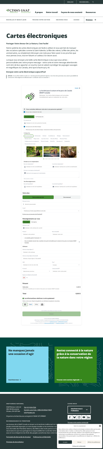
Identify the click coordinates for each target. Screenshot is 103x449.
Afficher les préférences (94, 442)
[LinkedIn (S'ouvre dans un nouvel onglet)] (88, 418)
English (70, 2)
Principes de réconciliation (15, 442)
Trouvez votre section (41, 20)
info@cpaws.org (29, 412)
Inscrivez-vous (62, 20)
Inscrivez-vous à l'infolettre (81, 410)
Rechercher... (84, 2)
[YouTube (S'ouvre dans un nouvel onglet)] (84, 418)
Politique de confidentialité (42, 437)
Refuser (79, 442)
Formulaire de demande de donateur (18, 437)
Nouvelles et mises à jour (16, 20)
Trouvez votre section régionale (68, 380)
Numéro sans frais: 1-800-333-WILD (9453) (38, 410)
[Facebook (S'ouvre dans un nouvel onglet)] (70, 418)
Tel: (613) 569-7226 (30, 407)
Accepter (65, 442)
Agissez (76, 20)
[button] (100, 426)
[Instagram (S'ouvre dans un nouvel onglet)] (79, 418)
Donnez (89, 20)
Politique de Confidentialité (78, 446)
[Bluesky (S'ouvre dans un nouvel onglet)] (74, 418)
